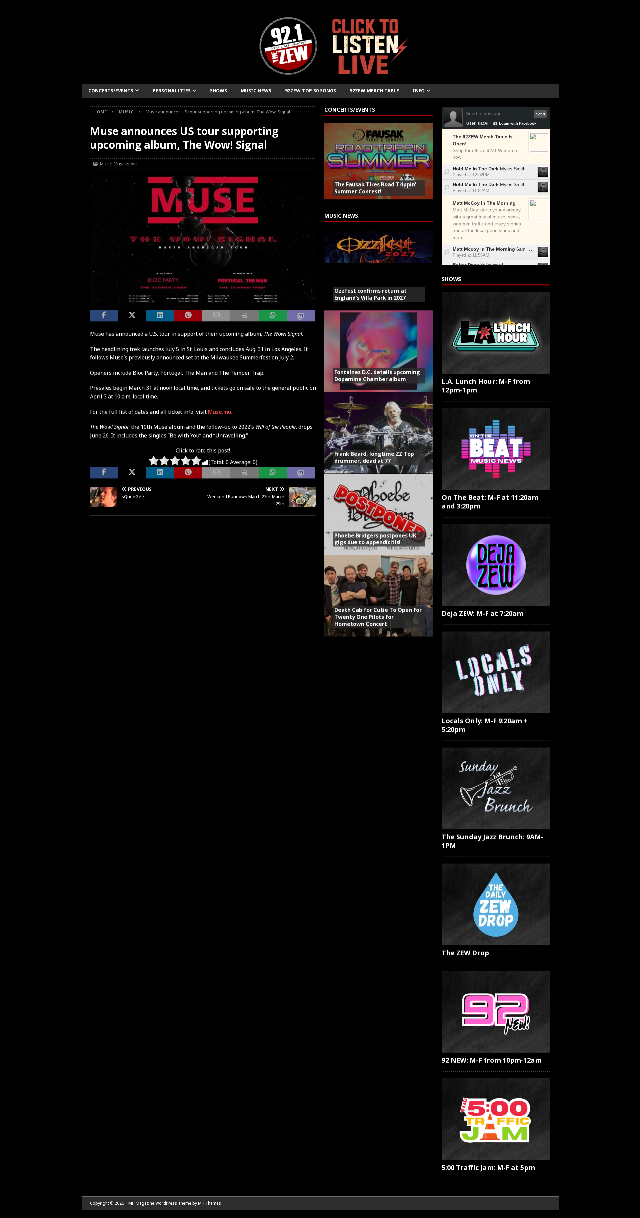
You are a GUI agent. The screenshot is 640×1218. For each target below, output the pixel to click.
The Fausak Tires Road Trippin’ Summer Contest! (375, 188)
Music (106, 164)
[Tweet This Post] (132, 316)
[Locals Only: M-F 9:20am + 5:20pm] (496, 672)
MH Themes (209, 1203)
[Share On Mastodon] (301, 316)
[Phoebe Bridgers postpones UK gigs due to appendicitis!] (378, 514)
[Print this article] (244, 316)
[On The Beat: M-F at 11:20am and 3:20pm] (496, 449)
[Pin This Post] (188, 316)
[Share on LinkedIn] (160, 316)
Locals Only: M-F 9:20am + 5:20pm (485, 725)
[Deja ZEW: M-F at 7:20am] (496, 565)
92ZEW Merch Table (374, 90)
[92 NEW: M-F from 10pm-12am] (496, 1012)
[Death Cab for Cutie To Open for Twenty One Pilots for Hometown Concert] (378, 596)
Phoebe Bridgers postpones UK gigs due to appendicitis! (375, 539)
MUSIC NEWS (341, 215)
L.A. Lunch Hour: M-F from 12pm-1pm (486, 385)
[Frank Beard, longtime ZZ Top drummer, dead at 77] (378, 432)
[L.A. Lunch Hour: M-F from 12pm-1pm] (496, 333)
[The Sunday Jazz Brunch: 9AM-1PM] (496, 788)
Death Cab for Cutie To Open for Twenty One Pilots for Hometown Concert (378, 617)
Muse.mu (219, 411)
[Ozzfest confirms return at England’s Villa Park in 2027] (378, 269)
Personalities (172, 90)
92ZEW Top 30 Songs (310, 90)
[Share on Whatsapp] (273, 316)
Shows (218, 90)
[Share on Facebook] (104, 316)
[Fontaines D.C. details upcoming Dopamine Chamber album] (378, 351)
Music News (256, 90)
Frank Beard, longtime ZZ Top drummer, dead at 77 (374, 457)
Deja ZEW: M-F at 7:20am (482, 613)
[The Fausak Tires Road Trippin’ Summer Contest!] (378, 163)
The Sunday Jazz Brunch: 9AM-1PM (492, 841)
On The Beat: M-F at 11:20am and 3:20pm (490, 501)
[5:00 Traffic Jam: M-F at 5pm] (496, 1119)
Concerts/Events (110, 90)
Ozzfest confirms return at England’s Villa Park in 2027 (370, 294)
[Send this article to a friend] (216, 316)
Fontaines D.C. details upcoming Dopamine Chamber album (377, 375)
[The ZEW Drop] (496, 904)
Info (419, 90)
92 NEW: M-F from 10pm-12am (492, 1060)
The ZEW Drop (465, 952)
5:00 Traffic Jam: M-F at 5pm (488, 1167)
